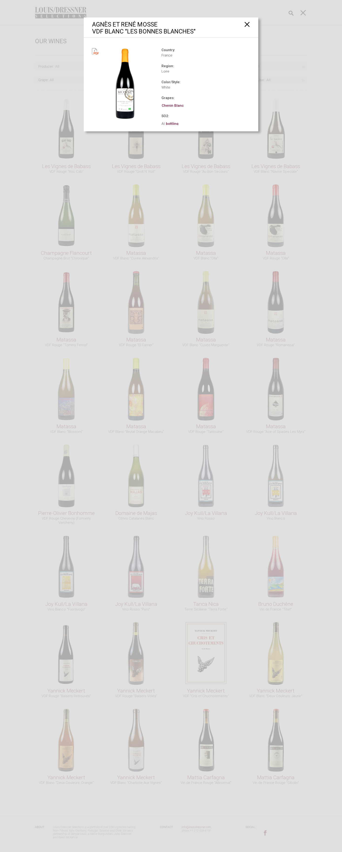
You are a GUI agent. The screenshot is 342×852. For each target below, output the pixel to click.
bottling (172, 124)
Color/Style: (171, 82)
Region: (167, 66)
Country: (168, 50)
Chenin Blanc (173, 105)
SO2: (165, 116)
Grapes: (167, 98)
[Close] (247, 24)
